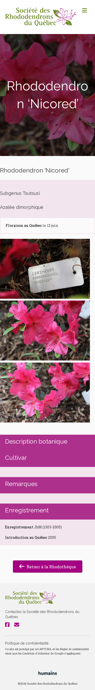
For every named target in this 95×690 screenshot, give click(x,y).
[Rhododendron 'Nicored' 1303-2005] (45, 269)
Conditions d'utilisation (36, 653)
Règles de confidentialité (74, 649)
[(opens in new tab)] (47, 672)
